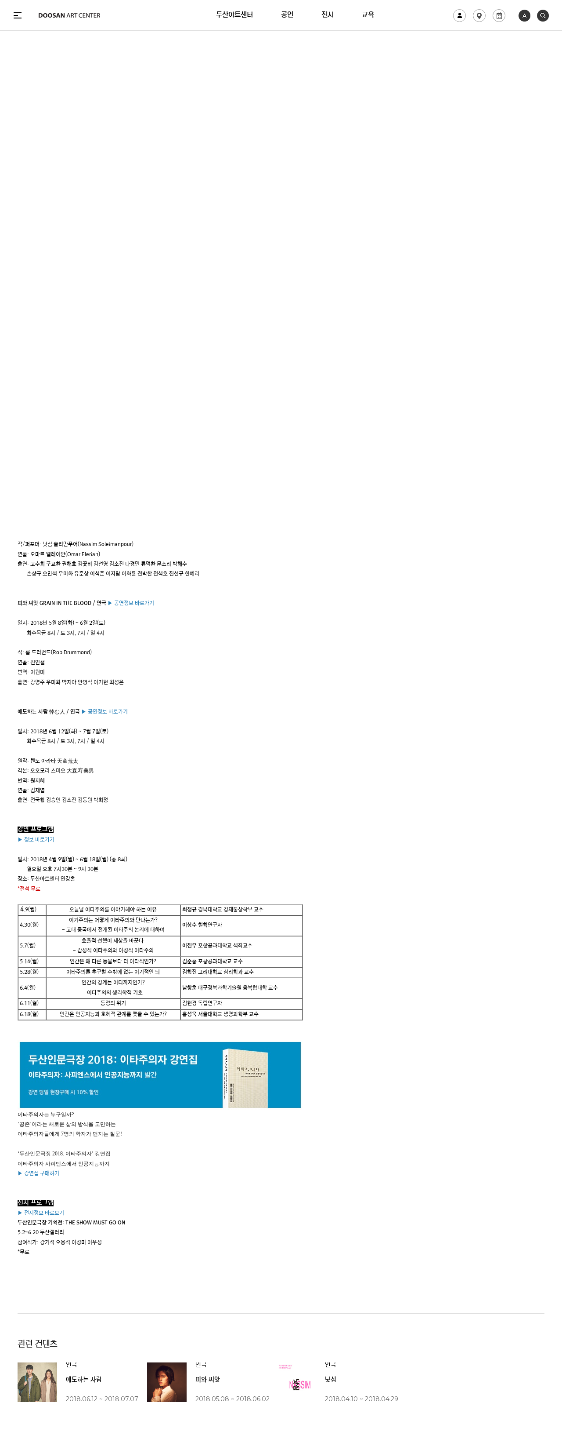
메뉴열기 (18, 15)
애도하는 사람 (84, 1380)
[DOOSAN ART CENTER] (69, 15)
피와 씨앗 (207, 1380)
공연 (287, 15)
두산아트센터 (234, 15)
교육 (368, 15)
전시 (327, 15)
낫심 (330, 1380)
